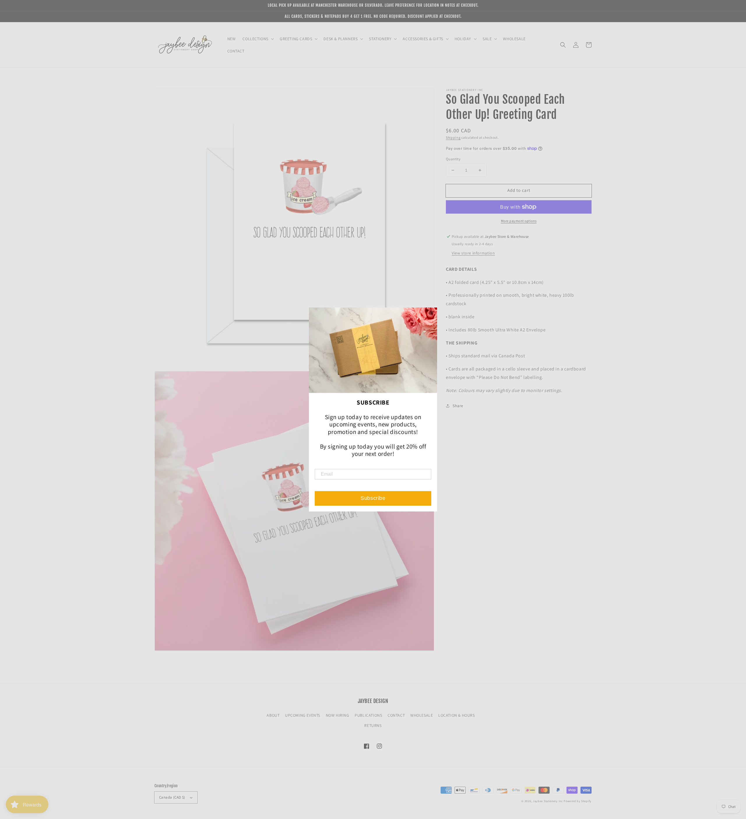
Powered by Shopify (578, 801)
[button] (563, 44)
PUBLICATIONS (368, 715)
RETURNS (372, 725)
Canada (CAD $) (172, 797)
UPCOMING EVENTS (302, 715)
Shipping (453, 137)
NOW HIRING (337, 715)
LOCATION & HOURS (456, 715)
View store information (473, 253)
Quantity (453, 159)
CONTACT (396, 715)
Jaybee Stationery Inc (548, 801)
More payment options (519, 221)
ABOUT (273, 715)
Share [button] (458, 405)
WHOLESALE (421, 715)
